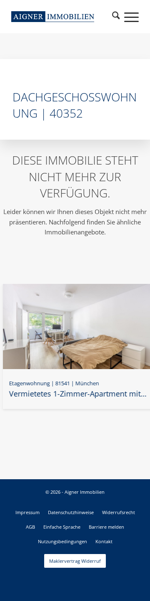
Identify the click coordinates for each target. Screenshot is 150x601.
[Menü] (127, 16)
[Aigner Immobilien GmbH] (52, 16)
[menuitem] (116, 16)
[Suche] (116, 16)
